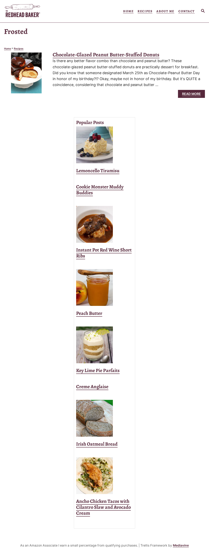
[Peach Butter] (104, 287)
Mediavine (181, 545)
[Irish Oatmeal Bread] (104, 418)
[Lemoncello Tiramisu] (104, 144)
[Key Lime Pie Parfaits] (104, 345)
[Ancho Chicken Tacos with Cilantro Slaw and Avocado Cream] (104, 475)
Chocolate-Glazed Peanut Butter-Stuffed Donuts (106, 54)
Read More (192, 95)
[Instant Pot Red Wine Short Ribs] (104, 224)
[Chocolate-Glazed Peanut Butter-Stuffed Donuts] (26, 75)
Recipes (18, 48)
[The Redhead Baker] (31, 11)
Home (7, 48)
